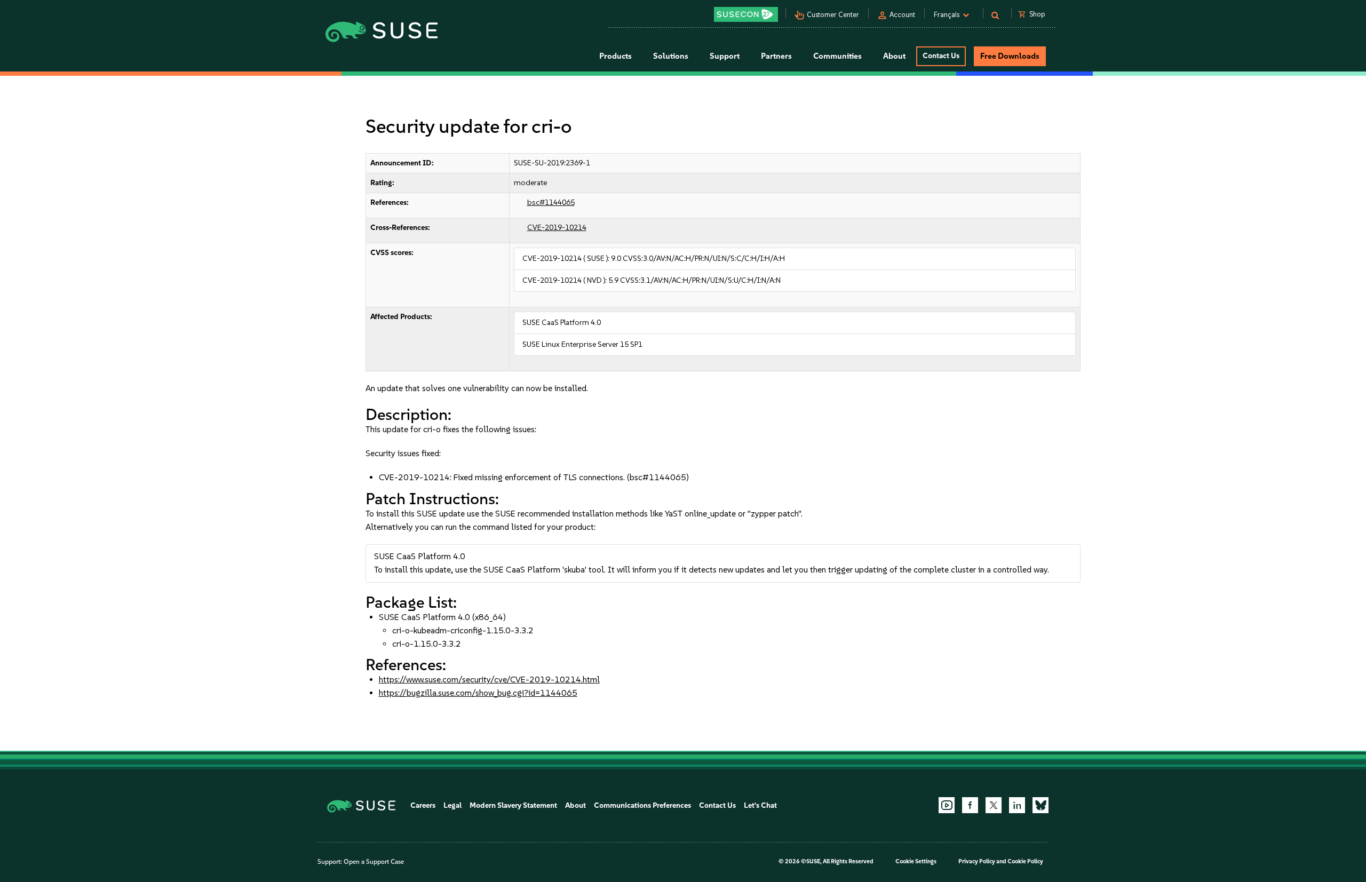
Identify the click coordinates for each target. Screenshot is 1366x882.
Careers (422, 805)
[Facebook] (970, 805)
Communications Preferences (642, 805)
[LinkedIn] (1017, 805)
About (575, 805)
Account (902, 15)
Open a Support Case (374, 861)
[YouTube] (947, 805)
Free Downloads (1009, 56)
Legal (452, 805)
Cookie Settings (915, 861)
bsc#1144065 (551, 202)
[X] (994, 805)
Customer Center (833, 15)
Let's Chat (760, 805)
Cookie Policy (1025, 861)
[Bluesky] (1041, 805)
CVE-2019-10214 (556, 227)
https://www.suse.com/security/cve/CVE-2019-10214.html (489, 679)
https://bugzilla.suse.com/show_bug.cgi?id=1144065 (478, 693)
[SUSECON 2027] (746, 14)
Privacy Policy (976, 861)
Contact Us (941, 55)
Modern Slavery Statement (513, 805)
